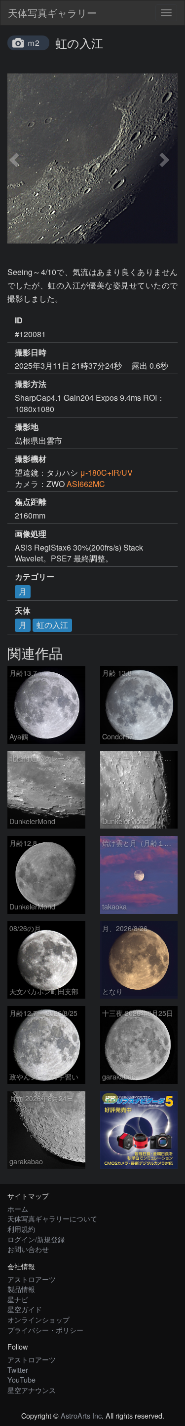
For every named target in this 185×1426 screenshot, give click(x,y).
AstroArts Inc (81, 1415)
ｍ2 (33, 42)
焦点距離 (30, 501)
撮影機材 (30, 458)
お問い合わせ (28, 1249)
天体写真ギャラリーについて (52, 1218)
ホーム (17, 1208)
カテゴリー (34, 576)
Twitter (17, 1369)
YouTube (21, 1379)
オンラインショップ (38, 1319)
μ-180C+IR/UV (106, 472)
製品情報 (21, 1289)
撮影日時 (30, 352)
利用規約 (21, 1228)
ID (19, 320)
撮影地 (26, 426)
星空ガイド (24, 1309)
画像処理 (30, 533)
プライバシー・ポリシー (45, 1329)
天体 (23, 610)
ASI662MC (86, 483)
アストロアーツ (31, 1279)
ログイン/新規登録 (36, 1239)
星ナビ (17, 1299)
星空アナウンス (31, 1390)
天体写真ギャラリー (52, 12)
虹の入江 (52, 624)
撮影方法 (30, 384)
